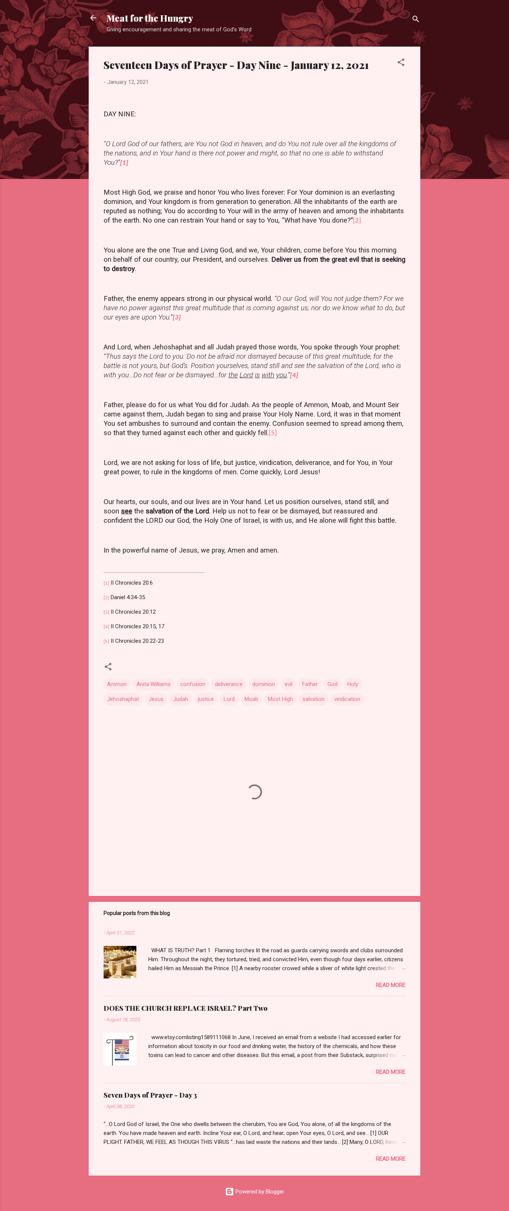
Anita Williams (153, 684)
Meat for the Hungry (150, 18)
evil (289, 684)
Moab (251, 699)
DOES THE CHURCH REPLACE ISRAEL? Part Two (186, 1008)
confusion (192, 684)
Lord (229, 699)
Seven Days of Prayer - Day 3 (150, 1095)
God (333, 684)
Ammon (117, 684)
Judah (180, 699)
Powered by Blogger (259, 1191)
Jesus (156, 699)
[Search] (415, 20)
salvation (314, 699)
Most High (280, 699)
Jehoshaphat (123, 699)
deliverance (229, 684)
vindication (347, 699)
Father (310, 684)
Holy (352, 684)
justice (206, 699)
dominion (263, 684)
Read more (390, 985)
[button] (400, 63)
